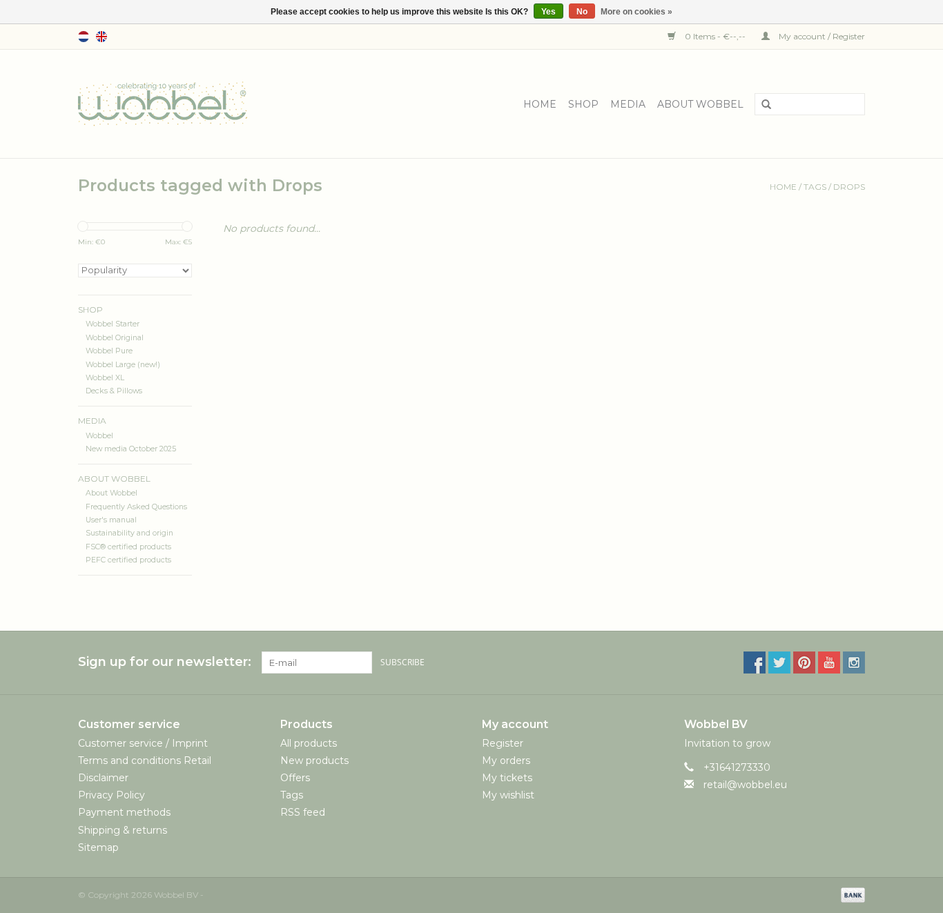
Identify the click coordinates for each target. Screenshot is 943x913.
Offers (295, 778)
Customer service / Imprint (143, 743)
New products (314, 760)
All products (308, 743)
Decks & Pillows (114, 390)
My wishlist (508, 795)
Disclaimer (103, 778)
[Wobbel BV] (162, 103)
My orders (506, 760)
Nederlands (83, 36)
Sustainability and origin (129, 533)
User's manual (111, 520)
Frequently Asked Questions (136, 506)
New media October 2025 (131, 448)
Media (627, 104)
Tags (815, 186)
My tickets (507, 778)
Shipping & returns (122, 830)
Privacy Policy (111, 795)
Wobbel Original (115, 337)
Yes (548, 12)
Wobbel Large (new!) (123, 364)
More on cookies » (636, 12)
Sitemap (98, 847)
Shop (583, 104)
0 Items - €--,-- (715, 36)
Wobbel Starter (112, 324)
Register (502, 743)
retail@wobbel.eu (745, 784)
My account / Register (821, 36)
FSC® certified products (128, 546)
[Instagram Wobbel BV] (854, 662)
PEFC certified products (128, 560)
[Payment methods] (850, 894)
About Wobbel (700, 104)
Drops (849, 186)
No (581, 12)
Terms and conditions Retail (144, 760)
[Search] (761, 105)
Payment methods (124, 812)
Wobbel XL (105, 377)
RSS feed (302, 812)
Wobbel (99, 435)
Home (539, 104)
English (101, 36)
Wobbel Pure (109, 350)
